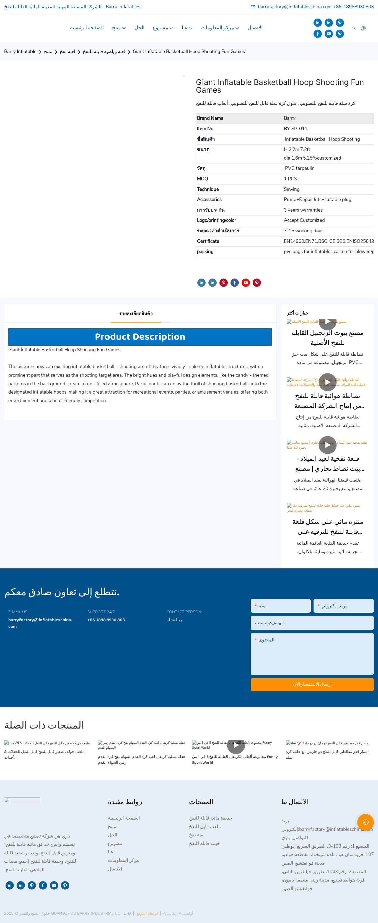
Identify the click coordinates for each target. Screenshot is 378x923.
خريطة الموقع (147, 913)
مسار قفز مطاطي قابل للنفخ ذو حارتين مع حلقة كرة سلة (327, 755)
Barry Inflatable (20, 51)
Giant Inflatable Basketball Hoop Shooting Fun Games (189, 51)
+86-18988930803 (353, 7)
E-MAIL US (17, 612)
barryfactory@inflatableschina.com (295, 7)
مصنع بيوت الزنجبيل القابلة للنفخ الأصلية (328, 338)
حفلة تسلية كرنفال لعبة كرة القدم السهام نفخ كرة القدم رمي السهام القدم (142, 760)
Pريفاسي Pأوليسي (177, 913)
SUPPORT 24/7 (101, 612)
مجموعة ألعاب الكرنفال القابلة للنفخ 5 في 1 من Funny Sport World (235, 760)
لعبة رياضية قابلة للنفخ (104, 51)
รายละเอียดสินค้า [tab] (136, 314)
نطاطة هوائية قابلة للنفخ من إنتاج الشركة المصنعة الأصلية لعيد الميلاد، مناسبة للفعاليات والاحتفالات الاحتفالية (327, 401)
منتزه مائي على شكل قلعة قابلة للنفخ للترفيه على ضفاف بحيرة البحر (327, 527)
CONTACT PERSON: (184, 612)
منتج (48, 51)
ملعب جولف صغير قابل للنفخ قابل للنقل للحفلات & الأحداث (44, 755)
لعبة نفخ (67, 51)
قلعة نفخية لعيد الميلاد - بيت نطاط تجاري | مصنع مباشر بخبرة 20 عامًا (327, 464)
